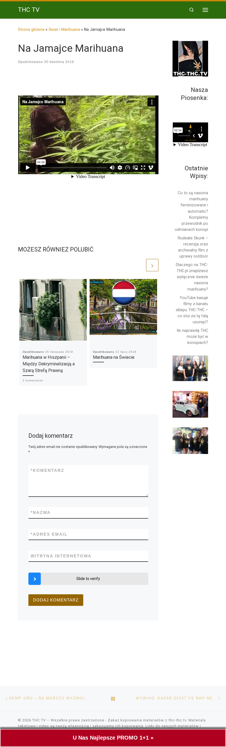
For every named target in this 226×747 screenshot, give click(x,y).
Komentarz (47, 470)
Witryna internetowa (61, 556)
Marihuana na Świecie (113, 357)
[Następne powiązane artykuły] (152, 265)
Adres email (49, 534)
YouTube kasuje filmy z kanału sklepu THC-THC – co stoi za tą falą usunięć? (192, 309)
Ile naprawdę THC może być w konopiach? (192, 336)
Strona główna (31, 29)
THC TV (39, 720)
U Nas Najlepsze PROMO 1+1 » (113, 738)
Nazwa (41, 512)
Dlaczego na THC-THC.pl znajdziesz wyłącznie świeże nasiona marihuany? (192, 276)
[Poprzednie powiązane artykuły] (139, 265)
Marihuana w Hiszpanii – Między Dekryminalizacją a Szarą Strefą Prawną (49, 364)
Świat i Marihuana (64, 29)
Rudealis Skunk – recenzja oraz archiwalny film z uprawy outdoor (193, 247)
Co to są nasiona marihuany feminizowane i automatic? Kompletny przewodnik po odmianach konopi (191, 211)
